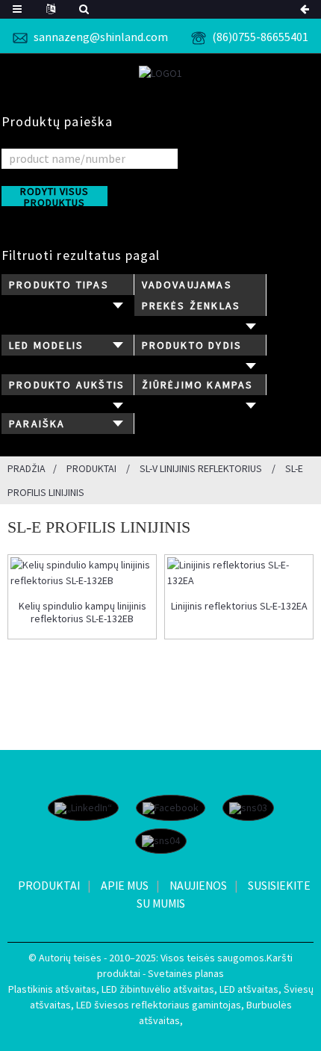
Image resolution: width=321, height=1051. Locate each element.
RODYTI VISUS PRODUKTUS (55, 196)
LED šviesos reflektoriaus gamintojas (158, 1004)
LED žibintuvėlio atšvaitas (158, 989)
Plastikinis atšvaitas (52, 989)
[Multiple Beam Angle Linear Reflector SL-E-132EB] (82, 573)
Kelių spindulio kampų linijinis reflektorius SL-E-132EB (82, 612)
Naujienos (198, 885)
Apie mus (125, 885)
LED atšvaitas (248, 989)
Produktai (91, 468)
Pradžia (26, 468)
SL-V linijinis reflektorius (201, 468)
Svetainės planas (186, 973)
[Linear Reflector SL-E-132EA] (239, 573)
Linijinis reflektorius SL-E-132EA (239, 606)
